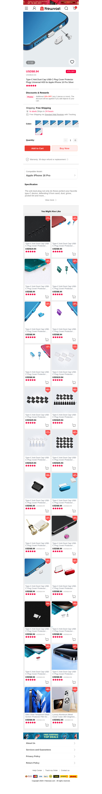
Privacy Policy (33, 756)
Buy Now (64, 148)
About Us (30, 743)
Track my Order (51, 770)
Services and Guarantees (38, 750)
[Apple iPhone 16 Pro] (51, 736)
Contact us (65, 770)
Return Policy (32, 763)
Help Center (37, 770)
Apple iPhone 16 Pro (38, 175)
